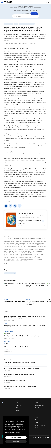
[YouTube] (38, 437)
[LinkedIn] (6, 206)
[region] (16, 430)
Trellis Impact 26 (39, 405)
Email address (25, 13)
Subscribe (34, 13)
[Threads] (45, 437)
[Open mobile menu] (48, 2)
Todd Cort (8, 43)
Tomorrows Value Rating (10, 55)
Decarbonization (9, 23)
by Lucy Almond (7, 388)
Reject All (16, 441)
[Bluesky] (48, 437)
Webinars (18, 410)
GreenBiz (37, 408)
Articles (18, 408)
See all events (7, 351)
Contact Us (38, 427)
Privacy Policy (9, 445)
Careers (37, 422)
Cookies (3, 445)
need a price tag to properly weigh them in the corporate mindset (29, 129)
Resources (18, 405)
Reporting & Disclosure (10, 273)
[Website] (20, 206)
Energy (16, 23)
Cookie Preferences (17, 445)
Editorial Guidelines (40, 425)
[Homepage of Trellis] (4, 403)
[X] (10, 206)
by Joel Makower (7, 364)
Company (37, 419)
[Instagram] (36, 437)
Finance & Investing (23, 23)
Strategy (32, 23)
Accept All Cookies (16, 437)
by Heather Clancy (7, 376)
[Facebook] (15, 206)
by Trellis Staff (7, 370)
